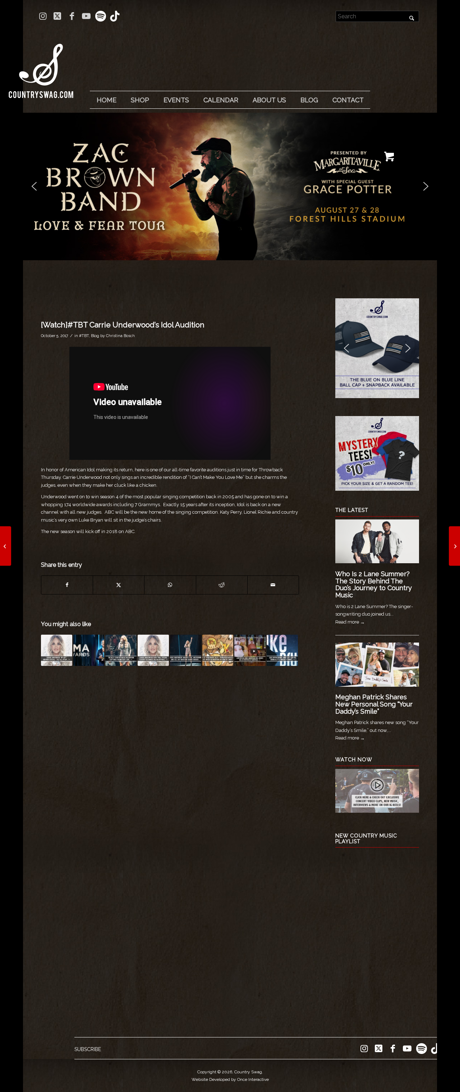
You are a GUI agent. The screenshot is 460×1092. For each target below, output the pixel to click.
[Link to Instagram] (43, 16)
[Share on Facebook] (67, 585)
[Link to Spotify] (100, 16)
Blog (95, 335)
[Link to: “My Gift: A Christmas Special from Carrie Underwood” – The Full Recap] (56, 650)
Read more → (350, 622)
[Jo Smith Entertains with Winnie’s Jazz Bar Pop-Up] (5, 546)
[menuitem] (106, 100)
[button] (230, 186)
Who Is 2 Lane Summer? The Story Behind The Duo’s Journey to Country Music (373, 584)
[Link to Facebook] (71, 16)
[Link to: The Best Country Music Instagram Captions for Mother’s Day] (121, 650)
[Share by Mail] (273, 585)
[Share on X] (118, 585)
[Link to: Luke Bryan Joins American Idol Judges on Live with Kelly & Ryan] (250, 650)
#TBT (84, 335)
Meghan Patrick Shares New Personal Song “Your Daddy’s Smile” (374, 704)
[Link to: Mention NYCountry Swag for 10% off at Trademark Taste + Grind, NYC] (218, 650)
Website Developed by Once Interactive (230, 1079)
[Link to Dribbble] (115, 16)
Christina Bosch (120, 335)
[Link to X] (57, 16)
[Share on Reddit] (221, 585)
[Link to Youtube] (86, 16)
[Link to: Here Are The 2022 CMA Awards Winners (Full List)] (89, 650)
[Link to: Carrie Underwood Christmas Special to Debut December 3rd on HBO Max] (153, 650)
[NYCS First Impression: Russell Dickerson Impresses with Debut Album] (454, 546)
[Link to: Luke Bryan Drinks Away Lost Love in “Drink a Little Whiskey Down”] (282, 650)
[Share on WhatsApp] (170, 585)
